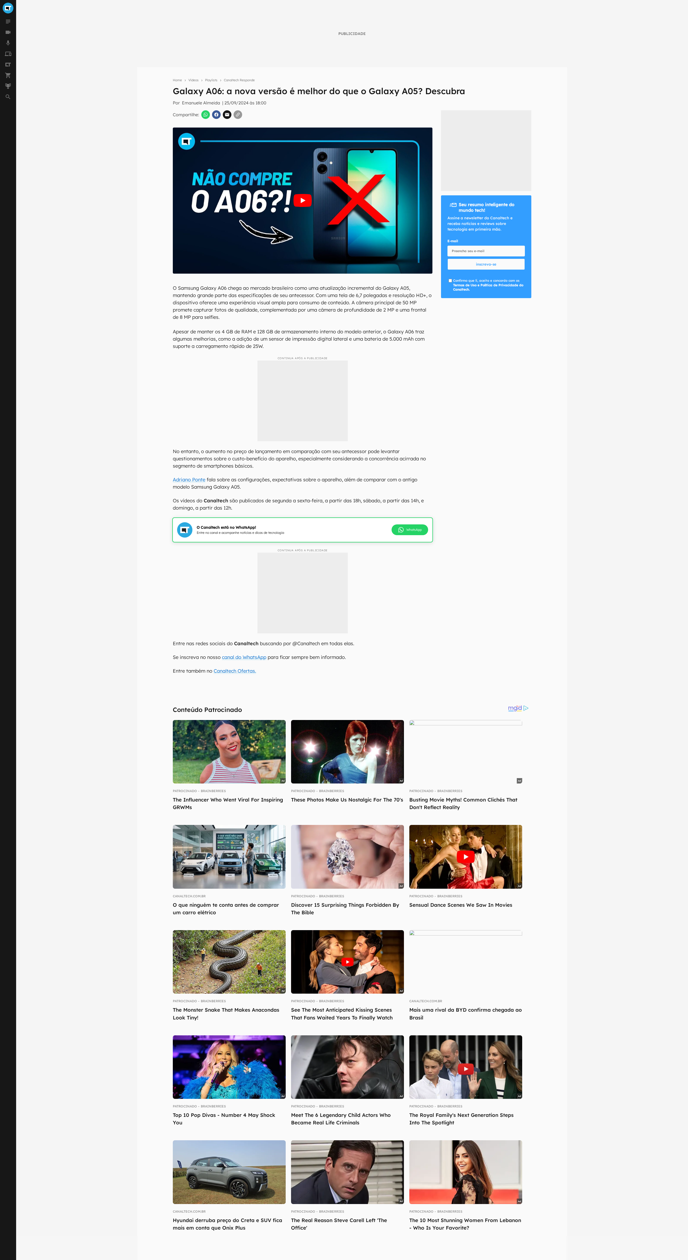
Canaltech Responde (239, 80)
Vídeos (193, 80)
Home (177, 80)
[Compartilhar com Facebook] (216, 114)
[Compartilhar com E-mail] (227, 114)
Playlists (211, 80)
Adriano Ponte (189, 480)
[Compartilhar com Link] (238, 114)
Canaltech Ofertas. (235, 671)
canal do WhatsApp (244, 657)
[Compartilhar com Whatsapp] (205, 114)
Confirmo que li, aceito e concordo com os (488, 285)
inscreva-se (486, 264)
